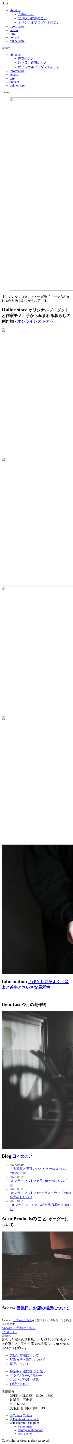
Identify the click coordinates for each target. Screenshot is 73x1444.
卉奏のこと (26, 14)
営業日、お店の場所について (43, 1308)
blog (12, 33)
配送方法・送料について (27, 1359)
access (14, 30)
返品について (19, 1364)
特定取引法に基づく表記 (27, 1371)
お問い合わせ (19, 1384)
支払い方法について (24, 1355)
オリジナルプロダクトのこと (39, 22)
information (17, 26)
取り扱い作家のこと (32, 18)
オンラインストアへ (35, 321)
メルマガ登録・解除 (24, 1379)
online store (17, 41)
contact (14, 37)
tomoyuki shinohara (30, 1430)
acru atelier (25, 1433)
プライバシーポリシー (26, 1375)
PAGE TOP (9, 1332)
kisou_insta (25, 1426)
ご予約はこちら (22, 1320)
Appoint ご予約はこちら (19, 1328)
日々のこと (22, 1156)
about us (15, 10)
